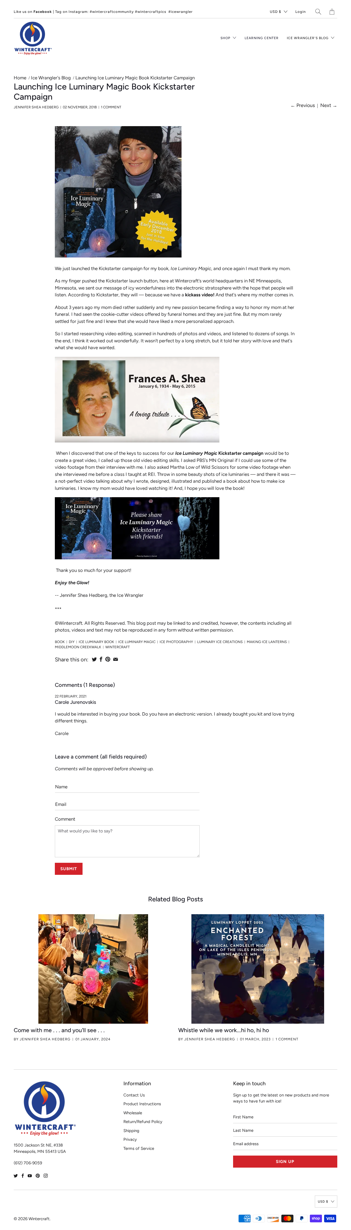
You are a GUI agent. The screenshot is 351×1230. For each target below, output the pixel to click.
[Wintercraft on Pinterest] (38, 1176)
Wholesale (132, 1112)
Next (328, 105)
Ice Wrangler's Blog (308, 38)
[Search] (318, 11)
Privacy (130, 1139)
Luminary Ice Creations (220, 642)
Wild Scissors (215, 467)
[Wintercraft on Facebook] (23, 1176)
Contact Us (134, 1095)
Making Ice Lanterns (267, 642)
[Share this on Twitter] (94, 659)
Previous (302, 105)
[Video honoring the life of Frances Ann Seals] (137, 441)
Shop (225, 38)
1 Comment (111, 107)
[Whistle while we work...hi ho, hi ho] (257, 969)
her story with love (252, 340)
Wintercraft (117, 647)
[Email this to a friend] (115, 659)
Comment (65, 819)
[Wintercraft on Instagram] (46, 1176)
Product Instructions (142, 1103)
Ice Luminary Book (96, 642)
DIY (72, 642)
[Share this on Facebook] (101, 659)
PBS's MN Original (215, 460)
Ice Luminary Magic (136, 642)
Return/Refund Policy (142, 1121)
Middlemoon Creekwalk (78, 647)
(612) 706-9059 (28, 1162)
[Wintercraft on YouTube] (30, 1176)
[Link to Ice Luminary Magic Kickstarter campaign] (137, 557)
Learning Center (262, 38)
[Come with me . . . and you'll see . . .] (93, 969)
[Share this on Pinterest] (107, 659)
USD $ (275, 12)
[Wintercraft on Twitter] (16, 1176)
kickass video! (199, 294)
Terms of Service (138, 1148)
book (60, 642)
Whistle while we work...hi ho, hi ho (223, 1030)
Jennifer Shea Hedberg (45, 1039)
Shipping (131, 1130)
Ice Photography (176, 642)
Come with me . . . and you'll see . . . (59, 1030)
